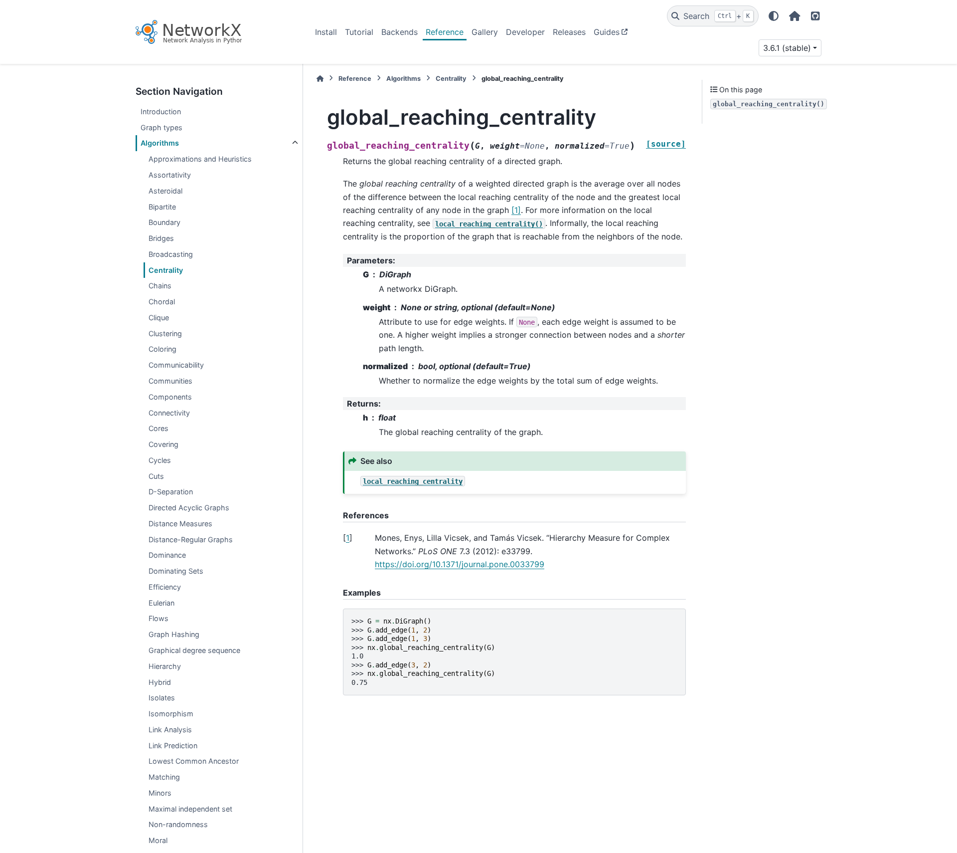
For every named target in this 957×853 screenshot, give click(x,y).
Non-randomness (178, 824)
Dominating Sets (176, 571)
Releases (569, 32)
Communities (170, 381)
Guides (607, 32)
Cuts (156, 475)
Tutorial (359, 32)
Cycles (160, 460)
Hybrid (160, 681)
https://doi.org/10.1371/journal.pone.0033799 (459, 564)
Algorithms (160, 143)
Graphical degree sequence (194, 650)
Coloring (162, 349)
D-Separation (171, 491)
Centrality (166, 269)
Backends (399, 32)
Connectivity (169, 412)
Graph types (161, 127)
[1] (516, 210)
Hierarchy (165, 665)
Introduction (161, 111)
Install (326, 32)
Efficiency (165, 587)
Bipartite (162, 206)
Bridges (161, 238)
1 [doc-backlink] (347, 538)
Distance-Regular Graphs (191, 539)
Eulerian (161, 602)
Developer (525, 32)
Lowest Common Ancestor (194, 761)
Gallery (485, 32)
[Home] (320, 78)
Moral (158, 840)
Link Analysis (170, 729)
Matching (164, 777)
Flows (158, 618)
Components (170, 396)
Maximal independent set (190, 808)
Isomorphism (171, 713)
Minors (160, 793)
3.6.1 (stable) (787, 48)
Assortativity (170, 175)
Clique (159, 317)
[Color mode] (774, 15)
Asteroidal (165, 191)
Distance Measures (180, 523)
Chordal (162, 301)
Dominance (167, 555)
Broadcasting (171, 254)
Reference (445, 32)
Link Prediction (173, 745)
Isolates (162, 697)
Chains (160, 285)
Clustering (165, 333)
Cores (158, 428)
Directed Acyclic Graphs (189, 507)
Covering (163, 444)
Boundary (164, 222)
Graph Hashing (174, 634)
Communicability (176, 365)
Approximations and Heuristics (200, 159)
